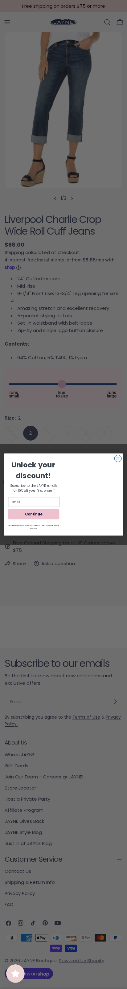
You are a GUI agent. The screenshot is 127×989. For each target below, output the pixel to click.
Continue (33, 513)
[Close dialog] (117, 458)
